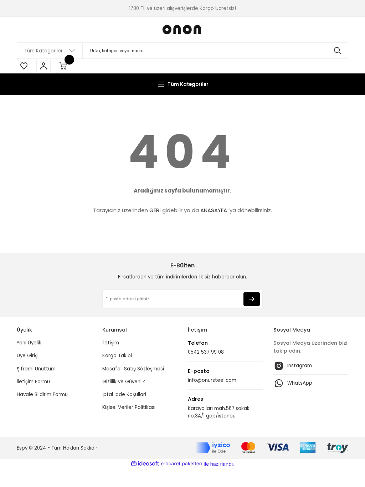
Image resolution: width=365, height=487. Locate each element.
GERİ (155, 210)
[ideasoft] (145, 464)
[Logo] (182, 29)
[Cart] (63, 66)
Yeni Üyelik (29, 342)
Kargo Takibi (117, 355)
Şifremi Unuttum (36, 368)
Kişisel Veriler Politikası (128, 407)
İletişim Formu (33, 381)
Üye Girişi (27, 355)
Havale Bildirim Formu (42, 394)
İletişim (110, 342)
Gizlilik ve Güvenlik (123, 381)
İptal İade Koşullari (124, 394)
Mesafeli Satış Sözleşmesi (133, 368)
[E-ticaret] (181, 464)
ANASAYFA (213, 210)
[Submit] (251, 299)
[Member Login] (43, 66)
